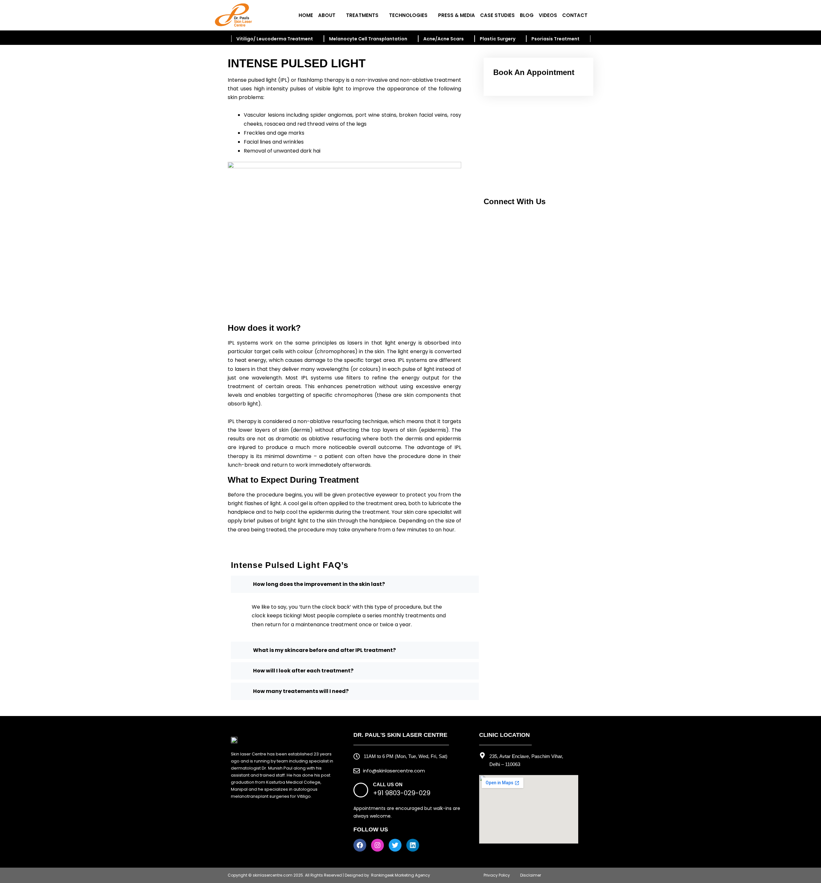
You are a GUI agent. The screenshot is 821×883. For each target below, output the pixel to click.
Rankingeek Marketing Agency (400, 875)
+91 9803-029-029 (401, 792)
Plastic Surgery (497, 39)
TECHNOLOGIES (408, 15)
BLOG (527, 15)
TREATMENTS (362, 15)
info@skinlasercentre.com (394, 770)
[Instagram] (377, 845)
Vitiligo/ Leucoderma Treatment (274, 39)
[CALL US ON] (360, 790)
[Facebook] (359, 845)
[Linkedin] (412, 845)
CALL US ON (387, 784)
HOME (306, 15)
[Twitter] (395, 845)
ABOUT (326, 15)
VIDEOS (548, 15)
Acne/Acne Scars (443, 39)
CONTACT (575, 15)
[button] (493, 147)
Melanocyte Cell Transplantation (368, 39)
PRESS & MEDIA (456, 15)
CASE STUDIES (497, 15)
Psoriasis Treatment (555, 39)
